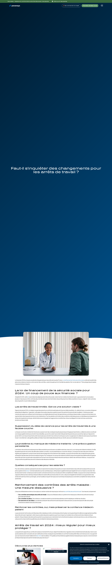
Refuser (89, 558)
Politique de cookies (84, 562)
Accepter (76, 558)
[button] (109, 544)
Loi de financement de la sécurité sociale (73, 380)
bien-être (38, 535)
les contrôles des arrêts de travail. (72, 491)
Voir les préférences (103, 558)
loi (28, 397)
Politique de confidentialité (93, 562)
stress (27, 471)
